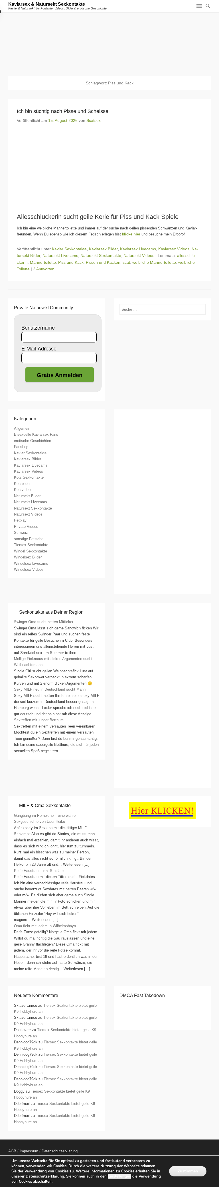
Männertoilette (43, 262)
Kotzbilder (22, 483)
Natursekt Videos (138, 255)
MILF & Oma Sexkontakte (45, 805)
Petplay (20, 520)
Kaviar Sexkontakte (69, 249)
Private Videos (26, 526)
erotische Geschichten (32, 441)
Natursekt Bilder (27, 496)
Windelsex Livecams (31, 563)
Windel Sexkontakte (30, 551)
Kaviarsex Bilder (103, 249)
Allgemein (22, 428)
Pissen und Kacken (103, 262)
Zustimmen (188, 1171)
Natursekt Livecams (60, 255)
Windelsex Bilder (28, 557)
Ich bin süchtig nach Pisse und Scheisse (62, 111)
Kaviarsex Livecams (138, 249)
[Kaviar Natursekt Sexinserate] (109, 40)
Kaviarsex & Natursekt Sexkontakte (46, 4)
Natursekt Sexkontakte (100, 255)
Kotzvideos (23, 490)
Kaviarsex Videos (173, 249)
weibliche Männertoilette (154, 262)
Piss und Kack (71, 262)
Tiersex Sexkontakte (31, 545)
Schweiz (21, 532)
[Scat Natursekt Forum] (162, 779)
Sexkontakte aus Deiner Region (51, 612)
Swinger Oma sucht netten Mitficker (43, 622)
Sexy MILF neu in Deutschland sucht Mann (50, 689)
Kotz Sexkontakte (29, 477)
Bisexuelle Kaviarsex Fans (36, 434)
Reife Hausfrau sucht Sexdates (40, 871)
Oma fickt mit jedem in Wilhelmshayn (45, 926)
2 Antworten (43, 269)
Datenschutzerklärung (60, 1151)
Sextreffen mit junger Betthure (39, 720)
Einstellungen (119, 1176)
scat (126, 262)
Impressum (29, 1151)
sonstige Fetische (28, 539)
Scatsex (93, 120)
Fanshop (21, 447)
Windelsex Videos (29, 569)
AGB (12, 1151)
